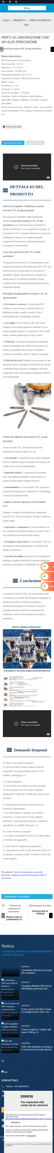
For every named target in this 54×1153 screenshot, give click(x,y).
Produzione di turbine (40, 912)
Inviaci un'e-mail (13, 127)
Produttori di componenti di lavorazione (14, 918)
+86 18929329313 (21, 1086)
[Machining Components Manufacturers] (14, 908)
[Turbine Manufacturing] (40, 905)
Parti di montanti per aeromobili (28, 872)
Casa (6, 20)
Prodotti (19, 20)
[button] (52, 49)
